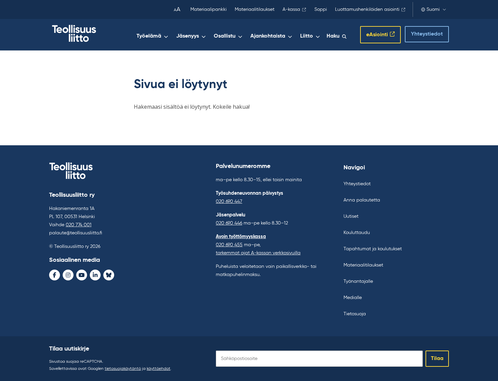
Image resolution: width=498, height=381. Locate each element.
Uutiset (351, 216)
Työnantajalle (358, 281)
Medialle (353, 297)
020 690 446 (229, 223)
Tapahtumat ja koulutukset (373, 249)
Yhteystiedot (427, 34)
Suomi (433, 9)
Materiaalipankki (208, 9)
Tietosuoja (355, 314)
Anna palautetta (362, 200)
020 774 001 (78, 225)
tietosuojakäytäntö (123, 369)
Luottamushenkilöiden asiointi (367, 9)
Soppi (320, 9)
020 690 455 (229, 244)
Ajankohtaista (267, 36)
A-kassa (291, 9)
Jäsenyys (187, 36)
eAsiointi (377, 35)
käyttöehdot (158, 369)
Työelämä (149, 36)
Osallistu (224, 36)
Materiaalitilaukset (254, 9)
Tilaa (437, 358)
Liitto (306, 36)
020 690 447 (229, 201)
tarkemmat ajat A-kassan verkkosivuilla (258, 253)
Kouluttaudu (357, 232)
